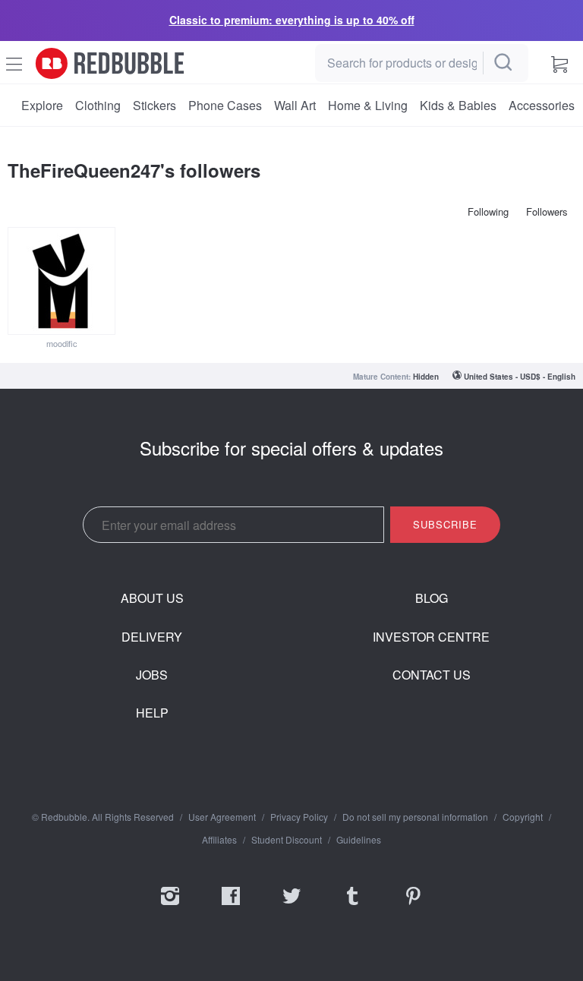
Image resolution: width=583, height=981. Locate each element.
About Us (152, 598)
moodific (61, 343)
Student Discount (286, 839)
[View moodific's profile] (61, 281)
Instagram (170, 906)
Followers (547, 211)
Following (488, 211)
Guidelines (358, 839)
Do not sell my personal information (415, 817)
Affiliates (219, 839)
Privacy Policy (299, 817)
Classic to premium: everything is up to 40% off (291, 19)
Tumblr (352, 906)
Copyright (523, 817)
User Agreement (222, 817)
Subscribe (445, 524)
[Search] (504, 63)
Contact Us (431, 675)
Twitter (291, 906)
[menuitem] (42, 105)
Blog (431, 598)
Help (152, 713)
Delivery (151, 637)
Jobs (152, 675)
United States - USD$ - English (519, 376)
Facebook (231, 906)
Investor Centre (431, 637)
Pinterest (413, 906)
